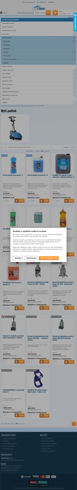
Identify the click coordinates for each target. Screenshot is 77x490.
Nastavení (18, 258)
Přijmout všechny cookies (49, 258)
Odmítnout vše (31, 258)
